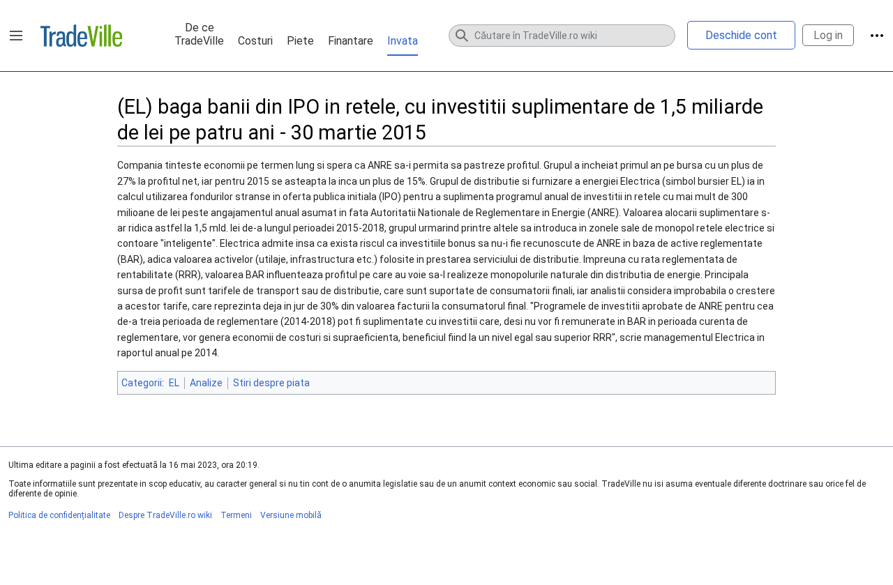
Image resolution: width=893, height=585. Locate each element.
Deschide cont (741, 35)
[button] (16, 36)
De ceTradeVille (199, 34)
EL (174, 382)
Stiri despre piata (271, 382)
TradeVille (81, 35)
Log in (828, 35)
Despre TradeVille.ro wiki (165, 515)
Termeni (236, 515)
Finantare (350, 40)
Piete (300, 40)
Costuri (255, 40)
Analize (206, 382)
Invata (402, 40)
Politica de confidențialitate (59, 515)
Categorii (141, 382)
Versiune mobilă (291, 515)
